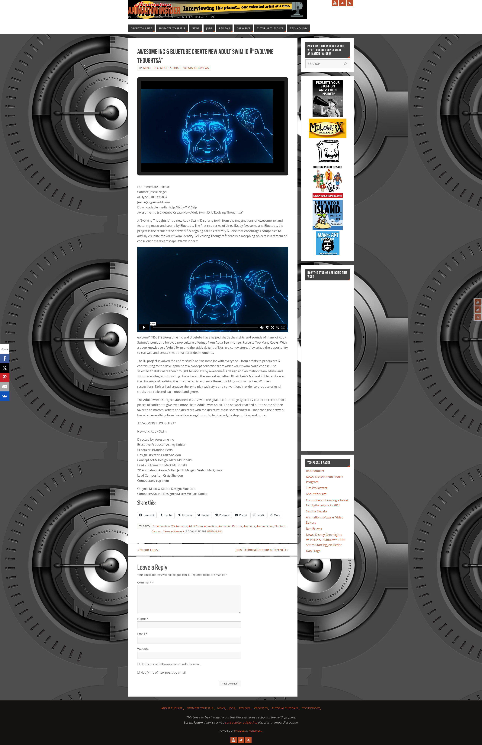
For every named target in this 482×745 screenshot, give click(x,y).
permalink (214, 531)
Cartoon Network (173, 531)
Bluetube (280, 526)
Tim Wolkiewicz (316, 488)
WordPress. (255, 730)
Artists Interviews (196, 68)
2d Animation (161, 526)
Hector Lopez (147, 550)
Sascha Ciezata (316, 511)
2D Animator (179, 526)
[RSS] (478, 317)
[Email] (4, 386)
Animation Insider (154, 11)
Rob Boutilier (315, 471)
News (221, 708)
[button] (204, 161)
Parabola (240, 730)
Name (142, 619)
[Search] (345, 64)
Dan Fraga (313, 551)
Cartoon (157, 531)
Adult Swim (195, 526)
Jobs (232, 708)
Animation (210, 526)
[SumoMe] (4, 396)
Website (143, 649)
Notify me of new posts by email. (163, 672)
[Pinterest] (4, 377)
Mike (146, 68)
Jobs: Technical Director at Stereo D (262, 550)
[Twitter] (478, 309)
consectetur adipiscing (241, 722)
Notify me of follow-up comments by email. (170, 664)
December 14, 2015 (166, 68)
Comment (145, 582)
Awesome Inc (265, 526)
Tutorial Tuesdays (285, 708)
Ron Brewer (314, 529)
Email (142, 634)
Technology (311, 708)
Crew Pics (261, 708)
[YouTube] (478, 302)
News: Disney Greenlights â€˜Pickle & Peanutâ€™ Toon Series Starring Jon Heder (325, 540)
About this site (316, 494)
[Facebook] (4, 358)
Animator (249, 526)
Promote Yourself (200, 708)
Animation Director (230, 526)
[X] (4, 368)
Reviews (244, 708)
